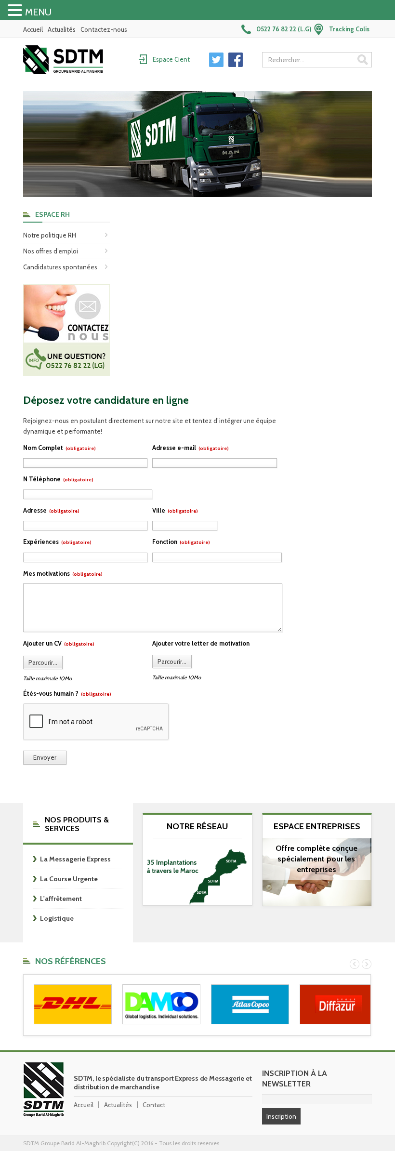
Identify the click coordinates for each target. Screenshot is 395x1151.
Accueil (33, 29)
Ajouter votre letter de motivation (201, 643)
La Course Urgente (69, 878)
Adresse (51, 510)
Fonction (181, 541)
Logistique (57, 918)
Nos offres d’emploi (50, 251)
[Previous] (354, 964)
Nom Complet (59, 447)
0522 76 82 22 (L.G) (283, 29)
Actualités (62, 29)
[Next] (366, 964)
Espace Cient (171, 59)
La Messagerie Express (75, 859)
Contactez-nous (103, 29)
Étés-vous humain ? (67, 693)
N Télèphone (58, 479)
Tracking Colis (349, 29)
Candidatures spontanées (60, 267)
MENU (38, 12)
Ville (175, 510)
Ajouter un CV (58, 643)
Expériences (57, 541)
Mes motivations (63, 573)
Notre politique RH (49, 235)
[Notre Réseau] (197, 874)
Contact (154, 1105)
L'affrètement (61, 898)
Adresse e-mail (190, 447)
